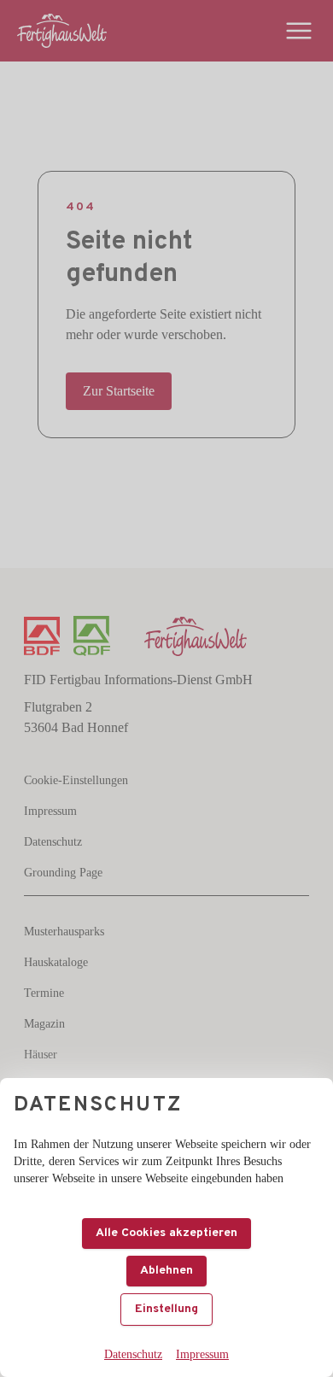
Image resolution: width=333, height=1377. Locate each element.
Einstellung (166, 1309)
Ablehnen (166, 1270)
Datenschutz (133, 1354)
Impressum (202, 1354)
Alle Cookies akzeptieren (166, 1233)
